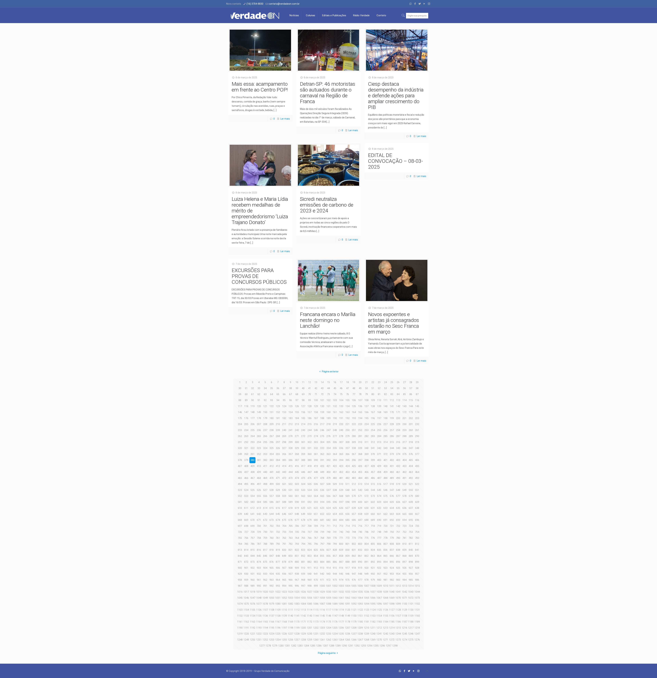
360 (309, 454)
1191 (246, 627)
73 (328, 394)
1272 (392, 639)
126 (297, 406)
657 (354, 514)
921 (373, 567)
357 (290, 454)
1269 (373, 639)
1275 (411, 639)
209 (271, 424)
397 (360, 460)
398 (366, 460)
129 (316, 406)
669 (246, 520)
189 (328, 418)
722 (398, 526)
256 (385, 430)
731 (271, 532)
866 (392, 556)
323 (259, 448)
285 (385, 436)
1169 (290, 621)
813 (240, 550)
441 (271, 472)
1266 (354, 639)
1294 (369, 645)
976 (354, 579)
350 (246, 454)
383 (271, 460)
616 (278, 508)
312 (373, 442)
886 (335, 561)
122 (271, 406)
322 (252, 448)
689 (373, 520)
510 (341, 484)
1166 (271, 621)
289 (411, 436)
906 (278, 567)
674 (278, 520)
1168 (284, 621)
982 (392, 579)
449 (322, 472)
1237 (354, 633)
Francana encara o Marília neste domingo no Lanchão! (327, 320)
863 (373, 556)
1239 (366, 633)
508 (328, 484)
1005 (354, 585)
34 (265, 388)
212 (290, 424)
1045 (240, 597)
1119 (341, 609)
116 (417, 400)
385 (284, 460)
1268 (366, 639)
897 (404, 561)
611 (246, 508)
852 (303, 556)
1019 (259, 591)
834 (373, 550)
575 (385, 496)
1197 (284, 627)
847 (271, 556)
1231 (316, 633)
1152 (366, 615)
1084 (303, 603)
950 (373, 573)
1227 (290, 633)
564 (316, 496)
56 (404, 388)
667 (417, 514)
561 (297, 496)
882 (309, 561)
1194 (265, 627)
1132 (240, 615)
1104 (246, 609)
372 (385, 454)
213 (297, 424)
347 (411, 448)
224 (366, 424)
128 (309, 406)
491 (404, 478)
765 (303, 538)
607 (404, 502)
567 (335, 496)
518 (392, 484)
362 (322, 454)
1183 (379, 621)
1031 (335, 591)
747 (373, 532)
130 (322, 406)
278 (341, 436)
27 (404, 382)
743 (347, 532)
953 (392, 573)
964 (278, 579)
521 (411, 484)
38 (290, 388)
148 (252, 412)
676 (290, 520)
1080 (278, 603)
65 (277, 394)
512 (354, 484)
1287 (325, 645)
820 (284, 550)
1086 (316, 603)
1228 (297, 633)
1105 (252, 609)
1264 (341, 639)
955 (404, 573)
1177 (341, 621)
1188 (411, 621)
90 (252, 400)
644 (271, 514)
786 (252, 544)
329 (297, 448)
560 (290, 496)
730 (265, 532)
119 (252, 406)
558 (278, 496)
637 (411, 508)
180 (271, 418)
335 (335, 448)
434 (411, 466)
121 (265, 406)
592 (309, 502)
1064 (360, 597)
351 (252, 454)
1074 (240, 603)
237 (265, 430)
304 (322, 442)
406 (417, 460)
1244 (398, 633)
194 (360, 418)
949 (366, 573)
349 (240, 454)
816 (259, 550)
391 (322, 460)
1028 (316, 591)
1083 (297, 603)
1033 (347, 591)
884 (322, 561)
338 (354, 448)
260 (411, 430)
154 (290, 412)
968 (303, 579)
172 (404, 412)
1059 (328, 597)
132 (335, 406)
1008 (373, 585)
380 (252, 460)
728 (252, 532)
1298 (395, 645)
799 (335, 544)
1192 (252, 627)
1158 (404, 615)
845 (259, 556)
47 (347, 388)
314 (385, 442)
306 (335, 442)
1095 (373, 603)
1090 (341, 603)
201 (404, 418)
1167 (278, 621)
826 (322, 550)
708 (309, 526)
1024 (290, 591)
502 (290, 484)
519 (398, 484)
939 (303, 573)
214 (303, 424)
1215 (398, 627)
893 (379, 561)
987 (240, 585)
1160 (417, 615)
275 (322, 436)
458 (379, 472)
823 (303, 550)
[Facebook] (415, 3)
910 (303, 567)
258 (398, 430)
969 (309, 579)
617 (284, 508)
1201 (309, 627)
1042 (404, 591)
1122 (360, 609)
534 (309, 490)
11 (303, 382)
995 (290, 585)
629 (360, 508)
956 (411, 573)
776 (373, 538)
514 (366, 484)
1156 (392, 615)
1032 (341, 591)
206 (252, 424)
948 (360, 573)
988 (246, 585)
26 (398, 382)
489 (392, 478)
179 (265, 418)
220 (341, 424)
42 (315, 388)
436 (240, 472)
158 (316, 412)
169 (385, 412)
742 (341, 532)
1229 (303, 633)
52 (379, 388)
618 (290, 508)
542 (360, 490)
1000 (322, 585)
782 (411, 538)
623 (322, 508)
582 (246, 502)
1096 (379, 603)
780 (398, 538)
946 (347, 573)
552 (240, 496)
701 (265, 526)
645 (278, 514)
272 (303, 436)
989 (252, 585)
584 (259, 502)
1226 (284, 633)
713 (341, 526)
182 (284, 418)
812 (417, 544)
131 (328, 406)
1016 (240, 591)
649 (303, 514)
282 (366, 436)
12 (309, 382)
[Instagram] (429, 3)
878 (284, 561)
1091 (347, 603)
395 (347, 460)
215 (309, 424)
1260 (316, 639)
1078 (265, 603)
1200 (303, 627)
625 (335, 508)
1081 (284, 603)
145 (417, 406)
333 (322, 448)
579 (411, 496)
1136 (265, 615)
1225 (278, 633)
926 (404, 567)
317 (404, 442)
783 (417, 538)
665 (404, 514)
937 (290, 573)
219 (335, 424)
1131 (417, 609)
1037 (373, 591)
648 (297, 514)
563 (309, 496)
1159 (411, 615)
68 (296, 394)
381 (259, 460)
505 (309, 484)
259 (404, 430)
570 (354, 496)
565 (322, 496)
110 (379, 400)
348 (417, 448)
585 (265, 502)
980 (379, 579)
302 (309, 442)
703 (278, 526)
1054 (297, 597)
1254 (278, 639)
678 (303, 520)
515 (373, 484)
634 (392, 508)
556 (265, 496)
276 (328, 436)
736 (303, 532)
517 (385, 484)
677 (297, 520)
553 (246, 496)
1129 (404, 609)
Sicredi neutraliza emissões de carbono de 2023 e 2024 (326, 205)
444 (290, 472)
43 (322, 388)
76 (347, 394)
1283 (300, 645)
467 (252, 478)
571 (360, 496)
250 (347, 430)
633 (385, 508)
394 (341, 460)
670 (252, 520)
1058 (322, 597)
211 (284, 424)
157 (309, 412)
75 (341, 394)
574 (379, 496)
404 (404, 460)
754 (417, 532)
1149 (347, 615)
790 (278, 544)
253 (366, 430)
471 (278, 478)
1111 (290, 609)
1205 (335, 627)
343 (385, 448)
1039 (385, 591)
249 (341, 430)
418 (309, 466)
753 (411, 532)
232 (417, 424)
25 (391, 382)
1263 (335, 639)
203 (417, 418)
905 (271, 567)
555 (259, 496)
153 (284, 412)
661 (379, 514)
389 (309, 460)
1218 (417, 627)
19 (353, 382)
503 (297, 484)
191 (341, 418)
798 (328, 544)
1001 (328, 585)
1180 (360, 621)
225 (373, 424)
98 (303, 400)
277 (335, 436)
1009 (379, 585)
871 (240, 561)
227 (385, 424)
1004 (347, 585)
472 (284, 478)
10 (296, 382)
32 (252, 388)
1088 (328, 603)
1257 (297, 639)
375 (404, 454)
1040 (392, 591)
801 (347, 544)
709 (316, 526)
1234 (335, 633)
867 (398, 556)
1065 (366, 597)
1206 (341, 627)
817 (265, 550)
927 (411, 567)
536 (322, 490)
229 (398, 424)
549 (404, 490)
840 (411, 550)
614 (265, 508)
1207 (347, 627)
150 (265, 412)
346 (404, 448)
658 (360, 514)
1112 (297, 609)
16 (334, 382)
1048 (259, 597)
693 (398, 520)
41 (309, 388)
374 (398, 454)
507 (322, 484)
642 (259, 514)
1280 (281, 645)
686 (354, 520)
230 (404, 424)
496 (252, 484)
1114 (309, 609)
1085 (309, 603)
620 (303, 508)
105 (347, 400)
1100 (404, 603)
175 (240, 418)
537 (328, 490)
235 (252, 430)
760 (271, 538)
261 (417, 430)
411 (265, 466)
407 (240, 466)
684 (341, 520)
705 (290, 526)
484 (360, 478)
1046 (246, 597)
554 (252, 496)
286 (392, 436)
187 (316, 418)
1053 (290, 597)
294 (259, 442)
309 (354, 442)
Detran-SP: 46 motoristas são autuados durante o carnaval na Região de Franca (327, 92)
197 (379, 418)
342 (379, 448)
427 (366, 466)
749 (385, 532)
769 (328, 538)
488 (385, 478)
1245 (404, 633)
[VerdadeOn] (255, 15)
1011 (392, 585)
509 (335, 484)
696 (417, 520)
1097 (385, 603)
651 (316, 514)
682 (328, 520)
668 (240, 520)
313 (379, 442)
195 (366, 418)
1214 (392, 627)
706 (297, 526)
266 (265, 436)
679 (309, 520)
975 (347, 579)
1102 (417, 603)
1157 (398, 615)
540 (347, 490)
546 (385, 490)
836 (385, 550)
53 (385, 388)
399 (373, 460)
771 (341, 538)
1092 (354, 603)
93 (271, 400)
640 (246, 514)
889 (354, 561)
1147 (335, 615)
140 (385, 406)
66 (284, 394)
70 (309, 394)
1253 (271, 639)
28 (410, 382)
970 (316, 579)
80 (372, 394)
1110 (284, 609)
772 (347, 538)
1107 (265, 609)
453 (347, 472)
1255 (284, 639)
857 (335, 556)
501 (284, 484)
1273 (398, 639)
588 (284, 502)
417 (303, 466)
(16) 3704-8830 (255, 3)
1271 (385, 639)
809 (398, 544)
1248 (240, 639)
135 (354, 406)
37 (284, 388)
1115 (316, 609)
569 (347, 496)
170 (392, 412)
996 (297, 585)
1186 (398, 621)
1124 (373, 609)
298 (284, 442)
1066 (373, 597)
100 (316, 400)
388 (303, 460)
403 (398, 460)
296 (271, 442)
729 (259, 532)
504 (303, 484)
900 (240, 567)
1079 (271, 603)
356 (284, 454)
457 (373, 472)
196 (373, 418)
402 (392, 460)
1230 (309, 633)
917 (347, 567)
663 (392, 514)
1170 (297, 621)
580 (417, 496)
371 (379, 454)
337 (347, 448)
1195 (271, 627)
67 (290, 394)
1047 (252, 597)
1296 (382, 645)
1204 (328, 627)
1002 (335, 585)
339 (360, 448)
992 (271, 585)
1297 (388, 645)
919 (360, 567)
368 (360, 454)
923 (385, 567)
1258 (303, 639)
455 (360, 472)
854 (316, 556)
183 (290, 418)
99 (309, 400)
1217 (411, 627)
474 (297, 478)
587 (278, 502)
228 (392, 424)
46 (341, 388)
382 (265, 460)
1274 (404, 639)
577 (398, 496)
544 (373, 490)
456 (366, 472)
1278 (268, 645)
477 (316, 478)
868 (404, 556)
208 (265, 424)
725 (417, 526)
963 (271, 579)
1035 (360, 591)
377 (417, 454)
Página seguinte (327, 653)
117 (240, 406)
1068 (385, 597)
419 (316, 466)
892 (373, 561)
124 (284, 406)
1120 (347, 609)
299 (290, 442)
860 (354, 556)
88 (240, 400)
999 (316, 585)
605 (392, 502)
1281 (287, 645)
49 (360, 388)
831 (354, 550)
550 (411, 490)
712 (335, 526)
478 (322, 478)
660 (373, 514)
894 (385, 561)
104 (341, 400)
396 (354, 460)
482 (347, 478)
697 (240, 526)
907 (284, 567)
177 (252, 418)
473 (290, 478)
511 (347, 484)
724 (411, 526)
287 (398, 436)
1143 (309, 615)
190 (335, 418)
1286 (319, 645)
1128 (398, 609)
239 (278, 430)
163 (347, 412)
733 (284, 532)
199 (392, 418)
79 (366, 394)
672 (265, 520)
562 (303, 496)
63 (265, 394)
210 (278, 424)
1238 (360, 633)
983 (398, 579)
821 (290, 550)
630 (366, 508)
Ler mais (285, 118)
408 (246, 466)
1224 (271, 633)
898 (411, 561)
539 (341, 490)
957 (417, 573)
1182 (373, 621)
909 (297, 567)
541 (354, 490)
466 (246, 478)
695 (411, 520)
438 (252, 472)
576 (392, 496)
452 (341, 472)
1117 (328, 609)
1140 (290, 615)
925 (398, 567)
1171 (303, 621)
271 (297, 436)
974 (341, 579)
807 (385, 544)
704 (284, 526)
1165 (265, 621)
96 (290, 400)
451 (335, 472)
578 (404, 496)
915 (335, 567)
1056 (309, 597)
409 (252, 466)
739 (322, 532)
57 (410, 388)
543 (366, 490)
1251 (259, 639)
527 (265, 490)
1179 (354, 621)
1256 (290, 639)
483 (354, 478)
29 (417, 382)
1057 (316, 597)
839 (404, 550)
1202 (316, 627)
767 (316, 538)
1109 (278, 609)
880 (297, 561)
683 (335, 520)
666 (411, 514)
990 (259, 585)
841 (417, 550)
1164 (259, 621)
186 (309, 418)
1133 (246, 615)
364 (335, 454)
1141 (297, 615)
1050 (271, 597)
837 (392, 550)
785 (246, 544)
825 (316, 550)
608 (411, 502)
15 (328, 382)
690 (379, 520)
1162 (246, 621)
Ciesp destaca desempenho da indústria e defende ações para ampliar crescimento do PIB (395, 95)
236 (259, 430)
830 (347, 550)
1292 (357, 645)
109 (373, 400)
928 (417, 567)
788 (265, 544)
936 (284, 573)
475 (303, 478)
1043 (411, 591)
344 (392, 448)
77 (353, 394)
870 (417, 556)
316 (398, 442)
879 (290, 561)
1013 (404, 585)
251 (354, 430)
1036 (366, 591)
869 (411, 556)
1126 (385, 609)
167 (373, 412)
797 (322, 544)
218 (328, 424)
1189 (417, 621)
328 (290, 448)
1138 (278, 615)
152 (278, 412)
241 (290, 430)
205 (246, 424)
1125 (379, 609)
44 (328, 388)
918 (354, 567)
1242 (385, 633)
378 (240, 460)
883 (316, 561)
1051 (278, 597)
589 (290, 502)
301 (303, 442)
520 (404, 484)
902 (252, 567)
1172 (309, 621)
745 (360, 532)
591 (303, 502)
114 (404, 400)
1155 (385, 615)
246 (322, 430)
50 (366, 388)
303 (316, 442)
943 (328, 573)
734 (290, 532)
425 (354, 466)
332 (316, 448)
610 (240, 508)
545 (379, 490)
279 (347, 436)
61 (252, 394)
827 (328, 550)
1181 (366, 621)
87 (417, 394)
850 (290, 556)
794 (303, 544)
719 (379, 526)
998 (309, 585)
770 (335, 538)
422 (335, 466)
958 (240, 579)
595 (328, 502)
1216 (404, 627)
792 (290, 544)
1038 (379, 591)
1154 (379, 615)
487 (379, 478)
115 (411, 400)
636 (404, 508)
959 (246, 579)
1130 (411, 609)
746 (366, 532)
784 (240, 544)
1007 (366, 585)
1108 (271, 609)
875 (265, 561)
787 (259, 544)
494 (240, 484)
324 (265, 448)
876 (271, 561)
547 (392, 490)
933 (265, 573)
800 (341, 544)
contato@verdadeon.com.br (284, 3)
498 (265, 484)
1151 (360, 615)
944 (335, 573)
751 (398, 532)
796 (316, 544)
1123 (366, 609)
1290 (344, 645)
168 (379, 412)
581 (240, 502)
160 (328, 412)
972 (328, 579)
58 (417, 388)
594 (322, 502)
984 (404, 579)
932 (259, 573)
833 (366, 550)
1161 (240, 621)
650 (309, 514)
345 (398, 448)
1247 (417, 633)
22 (372, 382)
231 (411, 424)
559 (284, 496)
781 (404, 538)
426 (360, 466)
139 (379, 406)
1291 (350, 645)
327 (284, 448)
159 (322, 412)
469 (265, 478)
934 (271, 573)
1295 (376, 645)
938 (297, 573)
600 (360, 502)
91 (258, 400)
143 (404, 406)
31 (246, 388)
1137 (271, 615)
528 (271, 490)
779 (392, 538)
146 (240, 412)
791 (284, 544)
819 (278, 550)
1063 (354, 597)
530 (284, 490)
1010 (385, 585)
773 (354, 538)
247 (328, 430)
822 (297, 550)
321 (246, 448)
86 (410, 394)
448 (316, 472)
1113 (303, 609)
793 (297, 544)
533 (303, 490)
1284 (306, 645)
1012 (398, 585)
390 (316, 460)
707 (303, 526)
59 (240, 394)
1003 (341, 585)
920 (366, 567)
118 (246, 406)
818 (271, 550)
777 (379, 538)
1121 (354, 609)
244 (309, 430)
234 (246, 430)
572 (366, 496)
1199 (297, 627)
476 (309, 478)
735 (297, 532)
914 (328, 567)
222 (354, 424)
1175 (328, 621)
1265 (347, 639)
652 (322, 514)
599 (354, 502)
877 (278, 561)
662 (385, 514)
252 (360, 430)
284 (379, 436)
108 (366, 400)
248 (335, 430)
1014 (411, 585)
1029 (322, 591)
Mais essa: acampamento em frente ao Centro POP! (260, 87)
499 (271, 484)
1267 (360, 639)
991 (265, 585)
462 (404, 472)
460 (392, 472)
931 (252, 573)
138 (373, 406)
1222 (259, 633)
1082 (290, 603)
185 (303, 418)
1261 (322, 639)
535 (316, 490)
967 (297, 579)
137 (366, 406)
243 (303, 430)
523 (240, 490)
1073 (417, 597)
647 (290, 514)
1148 (341, 615)
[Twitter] (420, 3)
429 (379, 466)
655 (341, 514)
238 (271, 430)
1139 (284, 615)
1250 (252, 639)
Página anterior (330, 371)
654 (335, 514)
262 (240, 436)
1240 (373, 633)
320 (240, 448)
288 (404, 436)
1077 (259, 603)
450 (328, 472)
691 (385, 520)
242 (297, 430)
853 (309, 556)
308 (347, 442)
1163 (252, 621)
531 (290, 490)
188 (322, 418)
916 (341, 567)
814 (246, 550)
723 (404, 526)
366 (347, 454)
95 (284, 400)
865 (385, 556)
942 (322, 573)
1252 (265, 639)
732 (278, 532)
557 (271, 496)
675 (284, 520)
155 (297, 412)
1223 (265, 633)
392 (328, 460)
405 (411, 460)
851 (297, 556)
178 (259, 418)
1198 (290, 627)
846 (265, 556)
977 (360, 579)
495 (246, 484)
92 (265, 400)
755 (240, 538)
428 (373, 466)
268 (278, 436)
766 (309, 538)
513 (360, 484)
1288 (331, 645)
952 (385, 573)
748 (379, 532)
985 (411, 579)
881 (303, 561)
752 (404, 532)
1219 (240, 633)
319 (417, 442)
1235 (341, 633)
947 (354, 573)
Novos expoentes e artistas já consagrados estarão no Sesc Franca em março (393, 323)
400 (379, 460)
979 (373, 579)
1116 (322, 609)
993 (278, 585)
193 (354, 418)
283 (373, 436)
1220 (246, 633)
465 (240, 478)
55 (398, 388)
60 (246, 394)
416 (297, 466)
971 (322, 579)
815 (252, 550)
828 (335, 550)
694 (404, 520)
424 (347, 466)
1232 (322, 633)
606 (398, 502)
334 (328, 448)
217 (322, 424)
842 (240, 556)
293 (252, 442)
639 (240, 514)
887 (341, 561)
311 (366, 442)
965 (284, 579)
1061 (341, 597)
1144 (316, 615)
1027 (309, 591)
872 (246, 561)
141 (392, 406)
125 (290, 406)
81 (379, 394)
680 (316, 520)
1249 (246, 639)
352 (259, 454)
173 (411, 412)
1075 (246, 603)
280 (354, 436)
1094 (366, 603)
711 (328, 526)
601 (366, 502)
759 (265, 538)
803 (360, 544)
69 (303, 394)
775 (366, 538)
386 (290, 460)
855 (322, 556)
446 (303, 472)
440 (265, 472)
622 (316, 508)
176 (246, 418)
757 (252, 538)
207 (259, 424)
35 (271, 388)
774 (360, 538)
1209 (360, 627)
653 (328, 514)
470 (271, 478)
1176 (335, 621)
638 (417, 508)
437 (246, 472)
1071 (404, 597)
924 (392, 567)
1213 (385, 627)
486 (373, 478)
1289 (338, 645)
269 (284, 436)
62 (258, 394)
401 (385, 460)
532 (297, 490)
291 (240, 442)
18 (347, 382)
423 (341, 466)
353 (265, 454)
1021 (271, 591)
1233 (328, 633)
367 (354, 454)
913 (322, 567)
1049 (265, 597)
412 (271, 466)
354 (271, 454)
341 (373, 448)
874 (259, 561)
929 (240, 573)
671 (259, 520)
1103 (240, 609)
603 (379, 502)
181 (278, 418)
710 (322, 526)
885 (328, 561)
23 (379, 382)
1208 (354, 627)
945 (341, 573)
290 (417, 436)
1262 (328, 639)
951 (379, 573)
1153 (373, 615)
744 (354, 532)
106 (354, 400)
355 (278, 454)
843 (246, 556)
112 (392, 400)
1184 (385, 621)
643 (265, 514)
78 (360, 394)
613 (259, 508)
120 (259, 406)
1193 (259, 627)
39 (296, 388)
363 (328, 454)
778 (385, 538)
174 (417, 412)
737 (309, 532)
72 (322, 394)
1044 (417, 591)
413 (278, 466)
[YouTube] (424, 3)
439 (259, 472)
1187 (404, 621)
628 (354, 508)
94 (277, 400)
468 (259, 478)
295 (265, 442)
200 (398, 418)
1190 (240, 627)
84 (398, 394)
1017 (246, 591)
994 (284, 585)
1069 (392, 597)
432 (398, 466)
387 (297, 460)
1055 (303, 597)
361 (316, 454)
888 (347, 561)
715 (354, 526)
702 (271, 526)
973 (335, 579)
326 (278, 448)
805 (373, 544)
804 (366, 544)
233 (240, 430)
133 (341, 406)
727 (246, 532)
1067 (379, 597)
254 (373, 430)
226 (379, 424)
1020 (265, 591)
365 (341, 454)
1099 (398, 603)
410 (259, 466)
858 (341, 556)
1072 (411, 597)
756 (246, 538)
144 (411, 406)
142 (398, 406)
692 (392, 520)
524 (246, 490)
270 (290, 436)
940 (309, 573)
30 (240, 388)
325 (271, 448)
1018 (252, 591)
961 (259, 579)
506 (316, 484)
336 (341, 448)
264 (252, 436)
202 (411, 418)
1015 (417, 585)
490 (398, 478)
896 (398, 561)
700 (259, 526)
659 (366, 514)
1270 (379, 639)
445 (297, 472)
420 (322, 466)
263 (246, 436)
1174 (322, 621)
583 (252, 502)
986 (417, 579)
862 (366, 556)
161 (335, 412)
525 (252, 490)
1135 (259, 615)
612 (252, 508)
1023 (284, 591)
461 (398, 472)
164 (354, 412)
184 (297, 418)
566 (328, 496)
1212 (379, 627)
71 (315, 394)
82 (385, 394)
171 (398, 412)
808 (392, 544)
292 (246, 442)
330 (303, 448)
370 (373, 454)
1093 (360, 603)
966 (290, 579)
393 (335, 460)
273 (309, 436)
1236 (347, 633)
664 (398, 514)
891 (366, 561)
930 (246, 573)
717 (366, 526)
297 (278, 442)
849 (284, 556)
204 (240, 424)
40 (303, 388)
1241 (379, 633)
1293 (363, 645)
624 (328, 508)
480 (335, 478)
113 (398, 400)
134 (347, 406)
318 (411, 442)
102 (328, 400)
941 (316, 573)
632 (379, 508)
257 (392, 430)
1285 (312, 645)
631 (373, 508)
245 (316, 430)
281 (360, 436)
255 (379, 430)
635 (398, 508)
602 (373, 502)
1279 (274, 645)
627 (347, 508)
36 (277, 388)
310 (360, 442)
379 (246, 460)
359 (303, 454)
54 (391, 388)
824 (309, 550)
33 (258, 388)
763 (290, 538)
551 (417, 490)
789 (271, 544)
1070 (398, 597)
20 (360, 382)
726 (240, 532)
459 (385, 472)
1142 (303, 615)
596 (335, 502)
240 (284, 430)
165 (360, 412)
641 (252, 514)
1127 (392, 609)
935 (278, 573)
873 (252, 561)
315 (392, 442)
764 (297, 538)
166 (366, 412)
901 (246, 567)
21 (366, 382)
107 (360, 400)
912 (316, 567)
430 (385, 466)
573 (373, 496)
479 (328, 478)
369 (366, 454)
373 (392, 454)
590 (297, 502)
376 (411, 454)
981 (385, 579)
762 (284, 538)
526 (259, 490)
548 (398, 490)
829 (341, 550)
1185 (392, 621)
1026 (303, 591)
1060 (335, 597)
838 (398, 550)
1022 (278, 591)
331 (309, 448)
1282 (293, 645)
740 (328, 532)
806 (379, 544)
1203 (322, 627)
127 (303, 406)
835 (379, 550)
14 (322, 382)
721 (392, 526)
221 (347, 424)
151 (271, 412)
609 (417, 502)
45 (334, 388)
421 (328, 466)
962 (265, 579)
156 (303, 412)
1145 (322, 615)
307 (341, 442)
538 (335, 490)
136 (360, 406)
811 (411, 544)
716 (360, 526)
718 (373, 526)
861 (360, 556)
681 (322, 520)
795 (309, 544)
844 (252, 556)
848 (278, 556)
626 (341, 508)
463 (411, 472)
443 (284, 472)
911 (309, 567)
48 (353, 388)
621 (309, 508)
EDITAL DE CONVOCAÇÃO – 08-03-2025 (395, 161)
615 (271, 508)
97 (296, 400)
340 (366, 448)
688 (366, 520)
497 (259, 484)
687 (360, 520)
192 (347, 418)
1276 (417, 639)
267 (271, 436)
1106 (259, 609)
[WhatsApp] (410, 3)
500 (278, 484)
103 (335, 400)
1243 (392, 633)
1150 (354, 615)
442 (278, 472)
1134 (252, 615)
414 (284, 466)
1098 (392, 603)
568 (341, 496)
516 (379, 484)
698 (246, 526)
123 (278, 406)
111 (385, 400)
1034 (354, 591)
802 (354, 544)
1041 (398, 591)
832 (360, 550)
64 (271, 394)
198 (385, 418)
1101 (411, 603)
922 (379, 567)
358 (297, 454)
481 (341, 478)
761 (278, 538)
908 (290, 567)
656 (347, 514)
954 (398, 573)
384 (278, 460)
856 (328, 556)
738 (316, 532)
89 (246, 400)
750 (392, 532)
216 (316, 424)
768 (322, 538)
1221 (252, 633)
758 (259, 538)
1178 (347, 621)
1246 (411, 633)
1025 (297, 591)
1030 (328, 591)
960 (252, 579)
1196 (278, 627)
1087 (322, 603)
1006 (360, 585)
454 (354, 472)
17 (341, 382)
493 (417, 478)
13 (315, 382)
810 (404, 544)
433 (404, 466)
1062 (347, 597)
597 (341, 502)
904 (265, 567)
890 (360, 561)
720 (385, 526)
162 (341, 412)
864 (379, 556)
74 (334, 394)
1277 (262, 645)
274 (316, 436)
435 (417, 466)
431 (392, 466)
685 (347, 520)
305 (328, 442)
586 (271, 502)
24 (385, 382)
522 (417, 484)
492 (411, 478)
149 (259, 412)
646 (284, 514)
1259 (309, 639)
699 (252, 526)
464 (417, 472)
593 (316, 502)
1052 (284, 597)
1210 (366, 627)
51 (372, 388)
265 (259, 436)
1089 (335, 603)
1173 (316, 621)
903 (259, 567)
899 (417, 561)
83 (391, 394)
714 (347, 526)
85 (404, 394)
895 (392, 561)
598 (347, 502)
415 (290, 466)
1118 (335, 609)
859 (347, 556)
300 (297, 442)
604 (385, 502)
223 (360, 424)
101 (322, 400)
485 (366, 478)
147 (246, 412)
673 (271, 520)
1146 (328, 615)
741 (335, 532)
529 (278, 490)
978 (366, 579)
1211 (373, 627)
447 (309, 472)
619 (297, 508)
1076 (252, 603)
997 (303, 585)
